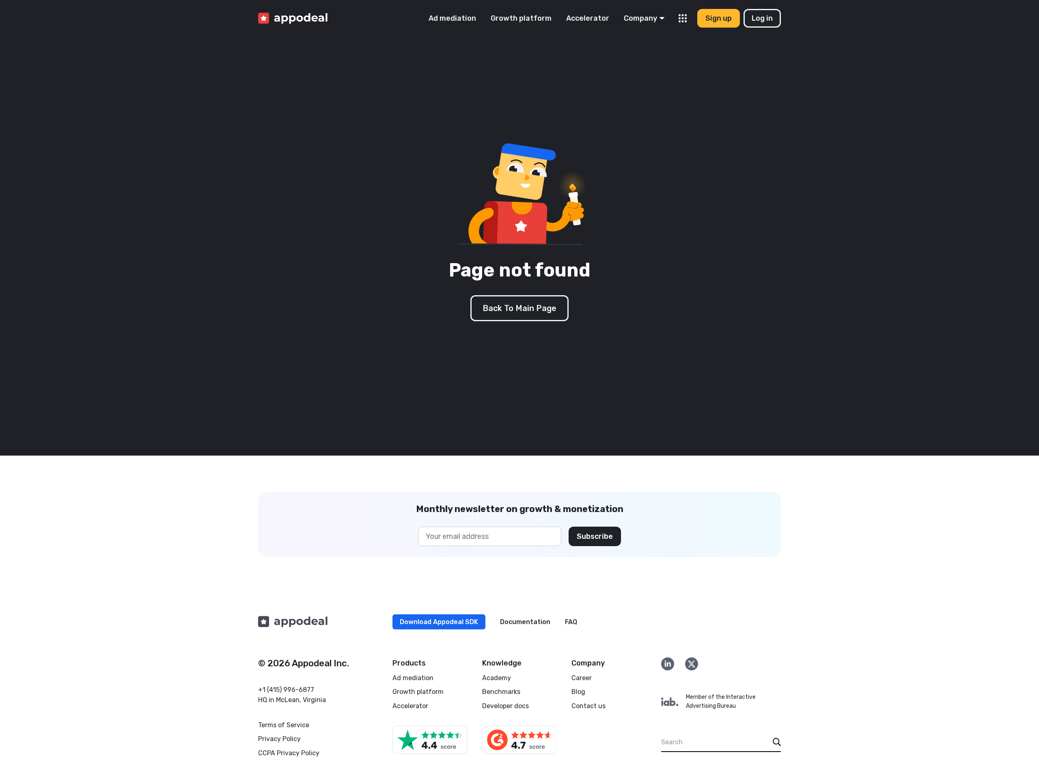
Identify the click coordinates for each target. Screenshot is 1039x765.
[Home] (293, 18)
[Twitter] (691, 663)
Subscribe (595, 536)
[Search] (777, 742)
